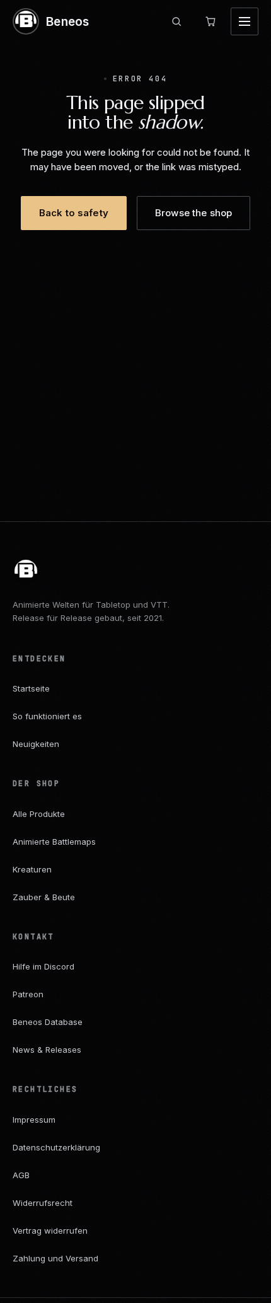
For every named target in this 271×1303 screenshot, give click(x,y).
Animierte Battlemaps (54, 842)
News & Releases (47, 1050)
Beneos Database (48, 1022)
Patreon (28, 994)
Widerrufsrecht (42, 1203)
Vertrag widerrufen (50, 1230)
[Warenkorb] (210, 21)
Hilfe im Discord (43, 966)
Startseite (31, 688)
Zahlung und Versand (55, 1258)
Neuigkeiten (36, 744)
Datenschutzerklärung (56, 1147)
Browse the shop (193, 213)
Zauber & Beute (44, 897)
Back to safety (73, 213)
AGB (21, 1175)
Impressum (34, 1120)
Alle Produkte (39, 814)
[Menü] (244, 21)
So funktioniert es (47, 716)
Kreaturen (32, 869)
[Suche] (176, 21)
